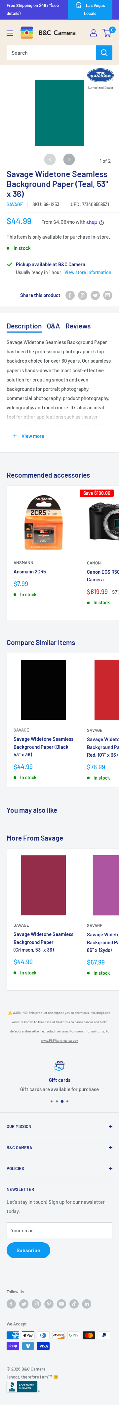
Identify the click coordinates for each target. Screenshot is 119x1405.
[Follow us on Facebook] (11, 1304)
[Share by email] (107, 295)
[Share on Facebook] (70, 295)
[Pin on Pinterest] (82, 295)
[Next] (69, 159)
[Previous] (50, 159)
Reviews (78, 326)
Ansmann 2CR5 (30, 571)
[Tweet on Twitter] (95, 295)
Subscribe (28, 1250)
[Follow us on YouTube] (61, 1304)
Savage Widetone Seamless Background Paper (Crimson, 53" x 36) (43, 942)
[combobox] (51, 52)
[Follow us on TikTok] (74, 1304)
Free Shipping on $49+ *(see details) (33, 9)
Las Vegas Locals (94, 9)
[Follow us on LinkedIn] (86, 1304)
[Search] (104, 52)
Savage (15, 204)
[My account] (93, 32)
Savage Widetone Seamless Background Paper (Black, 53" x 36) (43, 746)
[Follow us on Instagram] (36, 1304)
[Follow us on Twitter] (23, 1304)
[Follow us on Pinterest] (49, 1304)
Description (24, 326)
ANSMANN (23, 562)
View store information (87, 272)
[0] (107, 33)
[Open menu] (10, 33)
